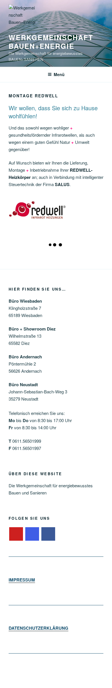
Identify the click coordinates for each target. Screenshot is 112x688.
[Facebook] (48, 534)
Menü (59, 74)
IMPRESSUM (22, 580)
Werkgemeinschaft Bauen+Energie (51, 41)
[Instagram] (32, 534)
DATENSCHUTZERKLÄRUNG (38, 628)
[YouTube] (16, 534)
